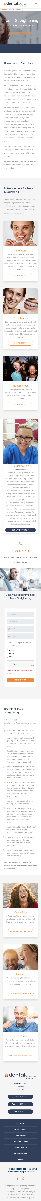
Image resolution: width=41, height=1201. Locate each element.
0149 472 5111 (20, 551)
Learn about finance (21, 993)
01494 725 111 (20, 1104)
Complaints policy (12, 1186)
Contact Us (20, 1123)
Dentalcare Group (20, 1153)
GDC (17, 1189)
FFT (22, 1189)
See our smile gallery (20, 1055)
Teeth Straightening (20, 1141)
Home (4, 9)
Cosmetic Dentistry (20, 1129)
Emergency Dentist (20, 1147)
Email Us (20, 1112)
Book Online (21, 35)
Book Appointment (20, 530)
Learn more (20, 275)
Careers (20, 1159)
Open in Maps (20, 1097)
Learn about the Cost (20, 932)
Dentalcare (23, 1192)
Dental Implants (20, 1135)
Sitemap (28, 1189)
